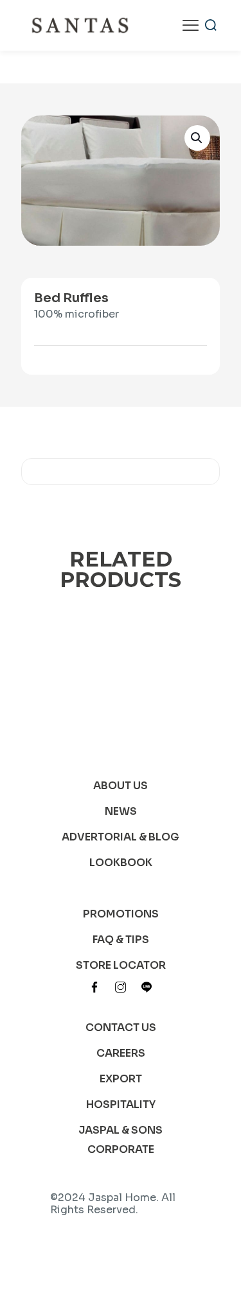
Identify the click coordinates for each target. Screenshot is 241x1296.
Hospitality (121, 1104)
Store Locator (121, 965)
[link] (94, 987)
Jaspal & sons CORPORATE (120, 1139)
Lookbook (120, 862)
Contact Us (120, 1027)
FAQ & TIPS (121, 939)
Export (121, 1079)
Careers (120, 1053)
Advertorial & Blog (120, 837)
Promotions (121, 914)
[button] (197, 138)
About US (120, 785)
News (121, 811)
